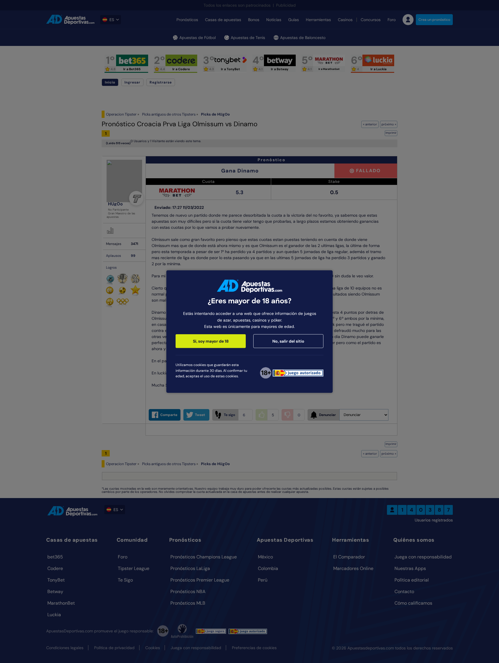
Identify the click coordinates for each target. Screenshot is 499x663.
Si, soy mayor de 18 (211, 341)
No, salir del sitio (288, 341)
